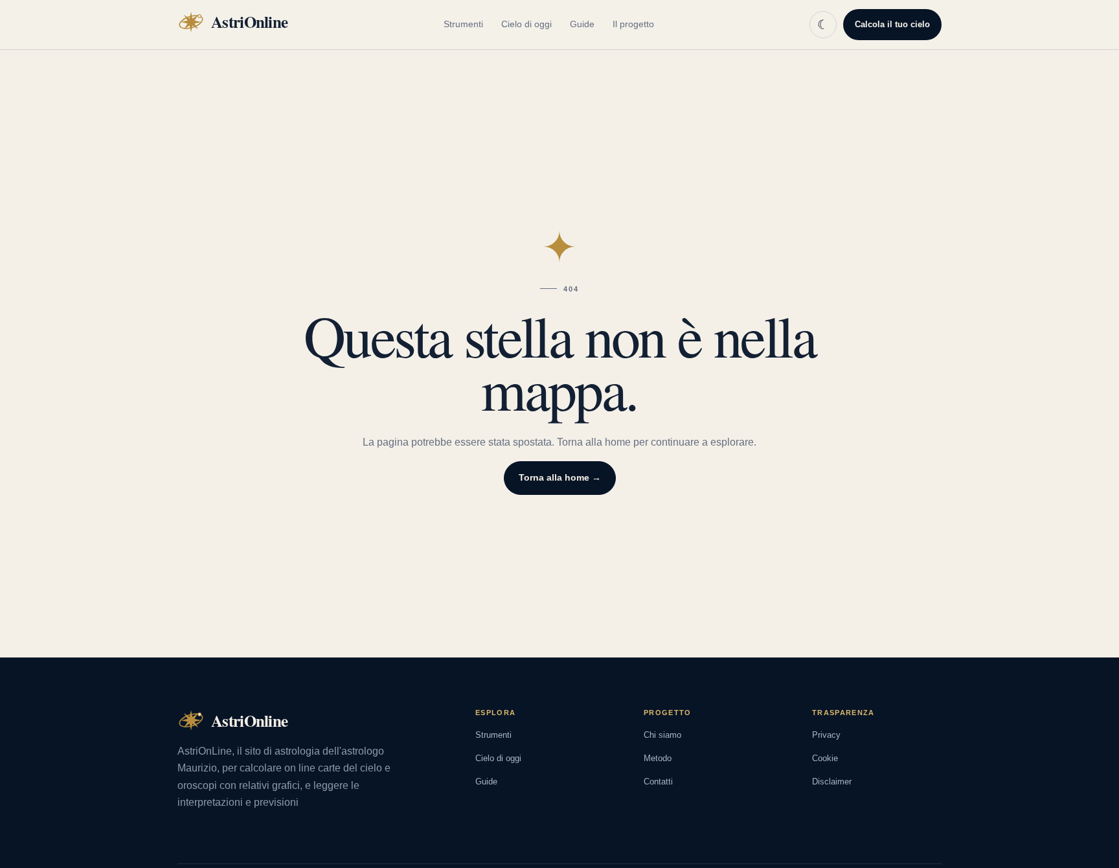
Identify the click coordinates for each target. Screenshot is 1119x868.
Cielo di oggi (526, 24)
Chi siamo (662, 735)
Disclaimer (832, 781)
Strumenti (463, 24)
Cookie (825, 758)
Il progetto (633, 24)
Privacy (826, 735)
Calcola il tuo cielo (892, 24)
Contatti (658, 781)
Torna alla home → (560, 477)
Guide (582, 24)
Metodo (658, 758)
